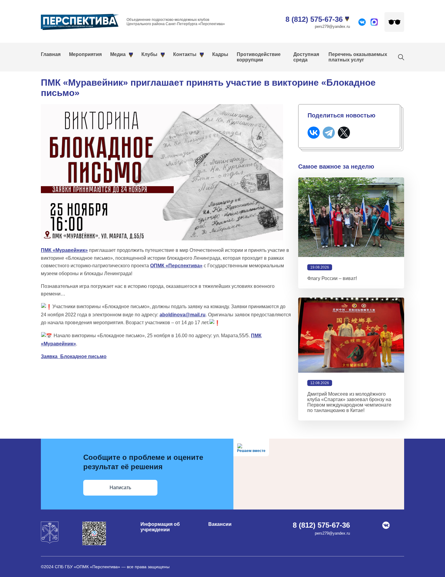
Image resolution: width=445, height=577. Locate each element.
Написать (120, 487)
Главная (51, 54)
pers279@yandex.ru (332, 26)
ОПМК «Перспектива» (176, 265)
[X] (344, 133)
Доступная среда (306, 57)
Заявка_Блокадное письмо (74, 356)
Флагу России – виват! (332, 278)
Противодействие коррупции (259, 57)
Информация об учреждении (160, 527)
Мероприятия (85, 54)
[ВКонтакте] (314, 133)
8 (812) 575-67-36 (314, 19)
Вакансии (220, 524)
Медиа (118, 54)
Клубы (149, 54)
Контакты (184, 54)
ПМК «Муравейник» (64, 250)
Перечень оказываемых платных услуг (357, 57)
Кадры (220, 54)
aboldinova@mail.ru (183, 314)
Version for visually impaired (394, 22)
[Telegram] (329, 133)
